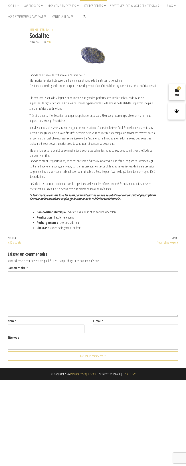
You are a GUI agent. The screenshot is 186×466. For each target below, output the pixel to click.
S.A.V (125, 374)
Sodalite (49, 29)
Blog (170, 5)
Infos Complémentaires (61, 5)
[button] (84, 16)
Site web (13, 337)
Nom (12, 321)
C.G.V (133, 374)
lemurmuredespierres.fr (83, 374)
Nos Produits (31, 5)
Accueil (12, 5)
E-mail (98, 321)
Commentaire (18, 268)
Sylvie (50, 42)
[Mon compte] (176, 111)
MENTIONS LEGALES (62, 16)
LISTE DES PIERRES (37, 29)
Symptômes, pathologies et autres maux (134, 5)
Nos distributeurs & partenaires (27, 16)
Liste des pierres (93, 5)
